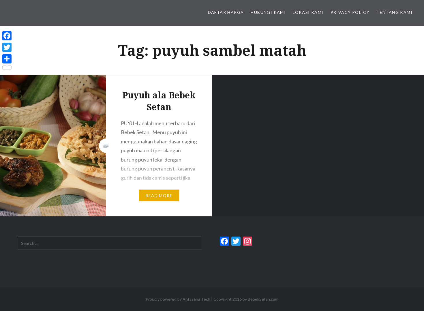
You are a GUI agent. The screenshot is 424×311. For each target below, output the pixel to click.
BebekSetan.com (263, 299)
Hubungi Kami (268, 12)
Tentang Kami (394, 12)
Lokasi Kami (308, 12)
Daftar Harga (226, 12)
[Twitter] (7, 47)
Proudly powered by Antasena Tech (178, 299)
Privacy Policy (350, 12)
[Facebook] (7, 36)
